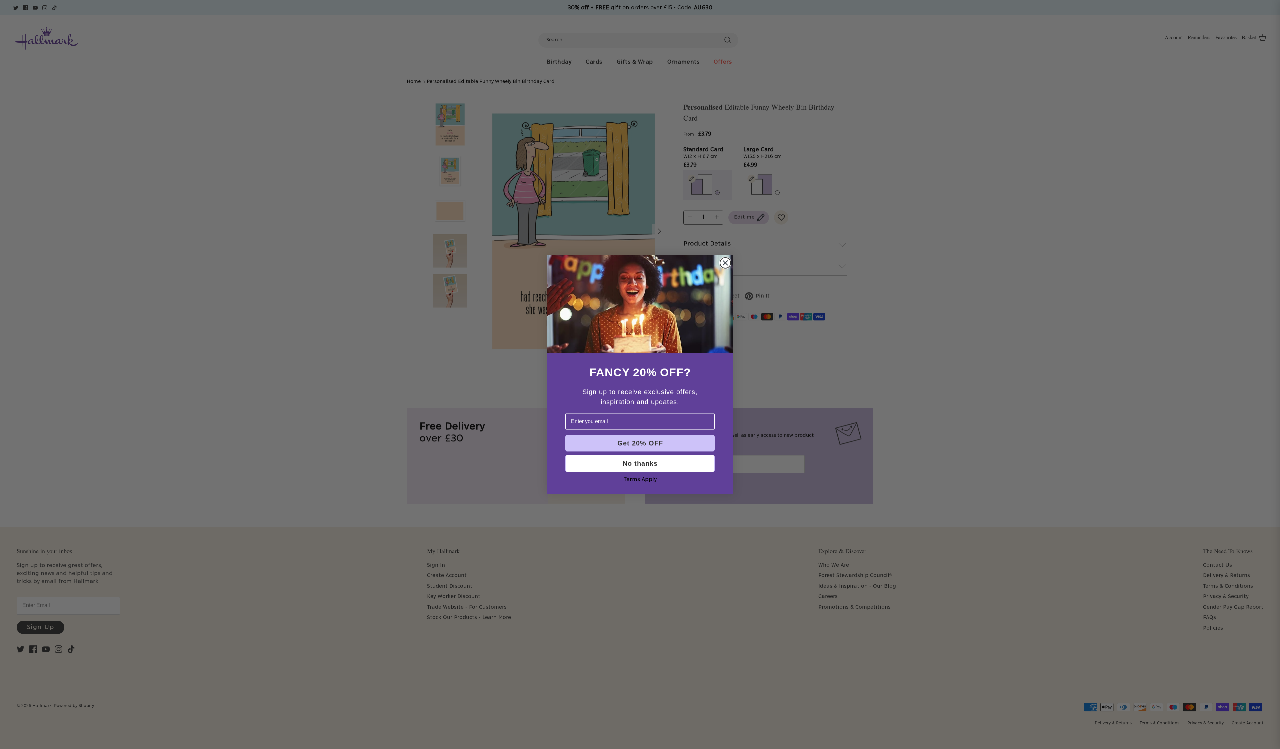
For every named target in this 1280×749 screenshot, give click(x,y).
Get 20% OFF (640, 443)
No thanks (640, 463)
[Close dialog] (725, 263)
